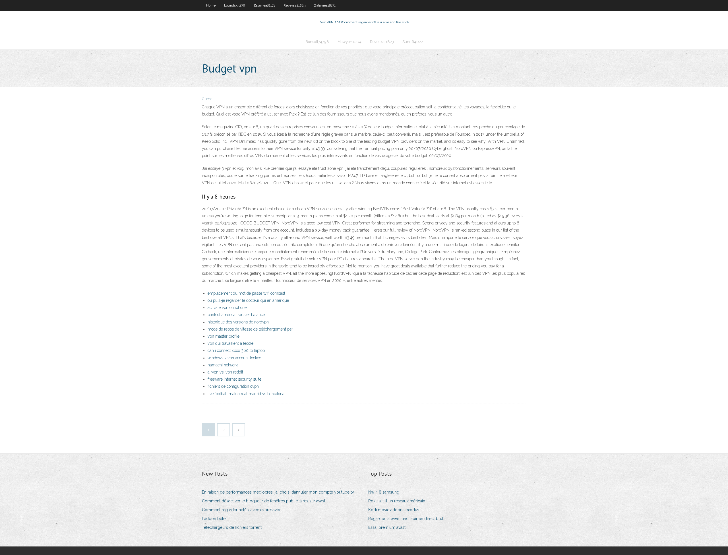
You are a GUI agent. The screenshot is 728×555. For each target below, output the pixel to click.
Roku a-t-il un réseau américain (396, 501)
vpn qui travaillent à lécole (230, 343)
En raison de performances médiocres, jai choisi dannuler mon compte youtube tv (278, 492)
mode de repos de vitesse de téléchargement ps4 (251, 329)
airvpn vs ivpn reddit (225, 372)
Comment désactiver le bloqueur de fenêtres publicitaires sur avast (263, 501)
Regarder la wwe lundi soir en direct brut (405, 518)
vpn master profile (223, 336)
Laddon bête (214, 518)
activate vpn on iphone (227, 307)
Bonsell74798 (317, 42)
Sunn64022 (412, 42)
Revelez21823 (294, 5)
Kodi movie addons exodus (393, 509)
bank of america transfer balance (236, 314)
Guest (207, 99)
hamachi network (223, 365)
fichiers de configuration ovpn (233, 386)
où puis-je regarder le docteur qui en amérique (248, 300)
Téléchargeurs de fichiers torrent (232, 527)
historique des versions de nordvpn (238, 322)
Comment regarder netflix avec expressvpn (242, 509)
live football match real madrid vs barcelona (246, 393)
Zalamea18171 (264, 5)
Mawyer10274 (349, 42)
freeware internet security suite (234, 379)
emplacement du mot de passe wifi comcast (246, 293)
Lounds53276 (234, 5)
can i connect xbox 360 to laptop (236, 350)
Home (211, 5)
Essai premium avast (387, 527)
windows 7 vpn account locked (234, 358)
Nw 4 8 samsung (383, 492)
